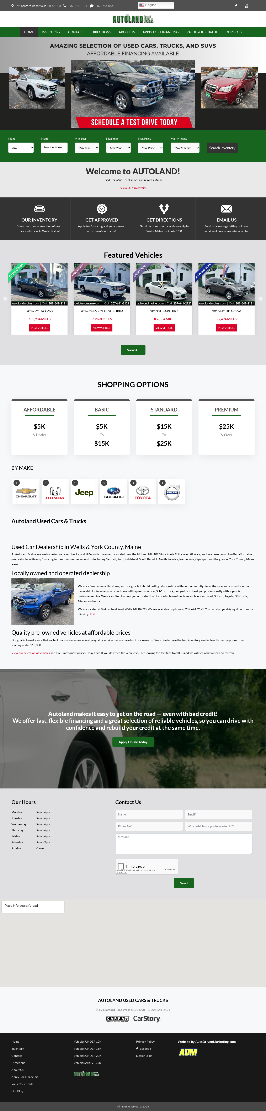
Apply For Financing (24, 1077)
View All (133, 350)
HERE (92, 614)
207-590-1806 (105, 5)
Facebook (144, 1048)
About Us (17, 1070)
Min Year (80, 138)
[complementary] (253, 1098)
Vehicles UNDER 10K (87, 1041)
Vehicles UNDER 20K (87, 1055)
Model (45, 138)
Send (184, 883)
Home (15, 1041)
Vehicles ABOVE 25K (87, 1062)
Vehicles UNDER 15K (87, 1048)
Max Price (144, 138)
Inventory (17, 1048)
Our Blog (17, 1091)
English (150, 5)
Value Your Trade (22, 1084)
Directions (18, 1062)
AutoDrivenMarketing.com (215, 1041)
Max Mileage (179, 138)
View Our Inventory (133, 188)
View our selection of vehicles (30, 653)
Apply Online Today (133, 742)
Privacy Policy (145, 1041)
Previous (5, 299)
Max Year (112, 138)
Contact (16, 1055)
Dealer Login (144, 1055)
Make (11, 138)
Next (261, 299)
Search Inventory (222, 148)
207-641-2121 (77, 5)
